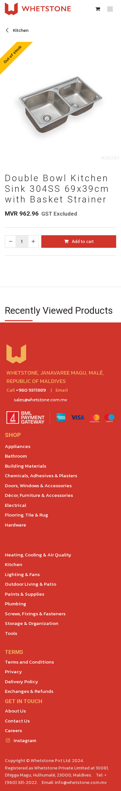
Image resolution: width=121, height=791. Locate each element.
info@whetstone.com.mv (81, 782)
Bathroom (16, 456)
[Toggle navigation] (110, 9)
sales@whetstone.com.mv (40, 400)
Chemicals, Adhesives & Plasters (41, 475)
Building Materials (25, 466)
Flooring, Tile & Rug (26, 514)
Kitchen (20, 30)
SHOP (13, 435)
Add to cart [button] (82, 241)
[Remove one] (10, 241)
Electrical (15, 505)
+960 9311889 (31, 390)
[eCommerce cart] (98, 9)
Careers (13, 730)
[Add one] (33, 241)
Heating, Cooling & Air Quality (38, 554)
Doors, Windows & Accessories (38, 485)
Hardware (15, 524)
